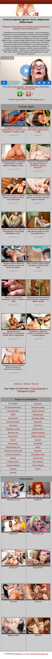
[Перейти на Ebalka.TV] (38, 497)
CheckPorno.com (13, 500)
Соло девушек (18, 87)
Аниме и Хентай (38, 411)
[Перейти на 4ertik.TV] (38, 633)
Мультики (38, 451)
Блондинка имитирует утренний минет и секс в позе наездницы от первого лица (13, 130)
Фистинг (13, 472)
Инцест (13, 440)
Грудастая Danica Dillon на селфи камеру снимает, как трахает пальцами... (13, 265)
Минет (38, 447)
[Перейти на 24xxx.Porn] (13, 531)
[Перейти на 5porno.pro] (13, 565)
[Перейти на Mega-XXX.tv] (38, 565)
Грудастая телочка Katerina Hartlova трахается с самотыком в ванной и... (13, 367)
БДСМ (13, 414)
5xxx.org (35, 384)
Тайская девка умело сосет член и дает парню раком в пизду (38, 130)
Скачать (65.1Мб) (28, 89)
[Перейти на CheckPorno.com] (13, 497)
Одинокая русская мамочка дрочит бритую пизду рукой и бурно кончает (38, 299)
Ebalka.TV (38, 500)
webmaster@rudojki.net (39, 654)
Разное (13, 458)
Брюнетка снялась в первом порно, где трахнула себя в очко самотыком (13, 197)
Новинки (6, 27)
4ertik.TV (38, 635)
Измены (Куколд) (38, 436)
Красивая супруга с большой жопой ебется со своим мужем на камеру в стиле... (13, 163)
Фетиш (38, 469)
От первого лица (38, 454)
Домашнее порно (32, 87)
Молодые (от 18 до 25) (13, 451)
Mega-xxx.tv (39, 99)
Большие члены (13, 422)
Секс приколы (37, 461)
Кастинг (38, 440)
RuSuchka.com (38, 534)
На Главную (13, 403)
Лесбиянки (38, 443)
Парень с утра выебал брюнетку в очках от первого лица (13, 299)
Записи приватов (38, 432)
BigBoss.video (13, 635)
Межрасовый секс (13, 447)
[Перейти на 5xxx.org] (13, 599)
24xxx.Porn (13, 534)
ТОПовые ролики (31, 27)
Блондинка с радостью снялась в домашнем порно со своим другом (38, 333)
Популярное (17, 27)
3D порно (38, 403)
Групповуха (37, 425)
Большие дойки (38, 418)
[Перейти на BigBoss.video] (13, 633)
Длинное (16, 28)
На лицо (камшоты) (13, 454)
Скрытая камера (13, 465)
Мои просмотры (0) (30, 28)
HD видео (44, 27)
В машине (38, 422)
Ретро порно (38, 458)
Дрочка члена (38, 429)
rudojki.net (19, 654)
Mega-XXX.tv (38, 568)
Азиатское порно (38, 407)
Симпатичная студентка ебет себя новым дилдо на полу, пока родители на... (38, 231)
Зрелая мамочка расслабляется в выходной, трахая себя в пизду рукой (13, 333)
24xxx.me (38, 601)
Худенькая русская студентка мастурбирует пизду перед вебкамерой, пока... (13, 231)
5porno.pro (18, 384)
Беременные (38, 414)
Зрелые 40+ (13, 436)
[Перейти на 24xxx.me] (38, 599)
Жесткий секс (13, 432)
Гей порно (13, 425)
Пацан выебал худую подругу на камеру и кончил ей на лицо (38, 265)
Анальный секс (13, 411)
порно (18, 99)
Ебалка (27, 384)
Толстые (13, 469)
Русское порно (13, 461)
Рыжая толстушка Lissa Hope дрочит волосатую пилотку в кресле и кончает (38, 197)
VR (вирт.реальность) (13, 407)
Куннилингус (13, 443)
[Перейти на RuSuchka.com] (38, 531)
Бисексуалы (13, 418)
